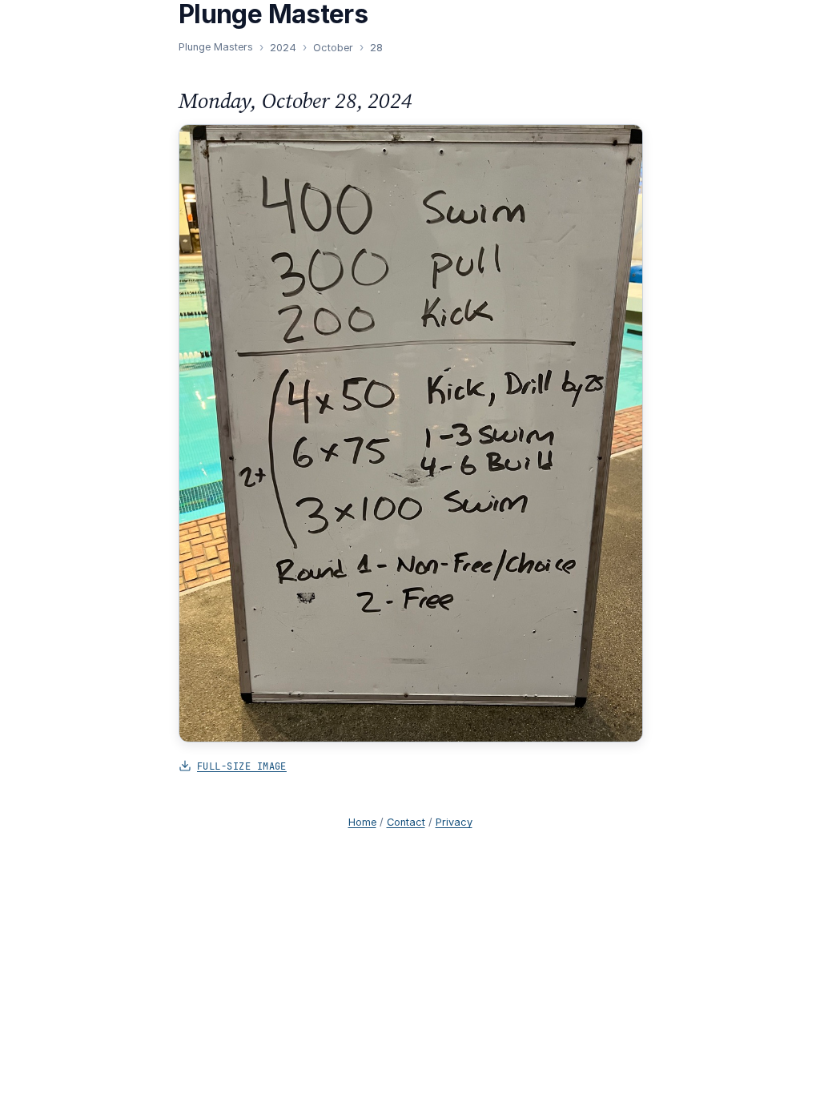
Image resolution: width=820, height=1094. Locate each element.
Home (362, 822)
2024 (283, 48)
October (333, 48)
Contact (406, 822)
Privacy (454, 822)
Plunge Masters (216, 47)
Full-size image (242, 766)
